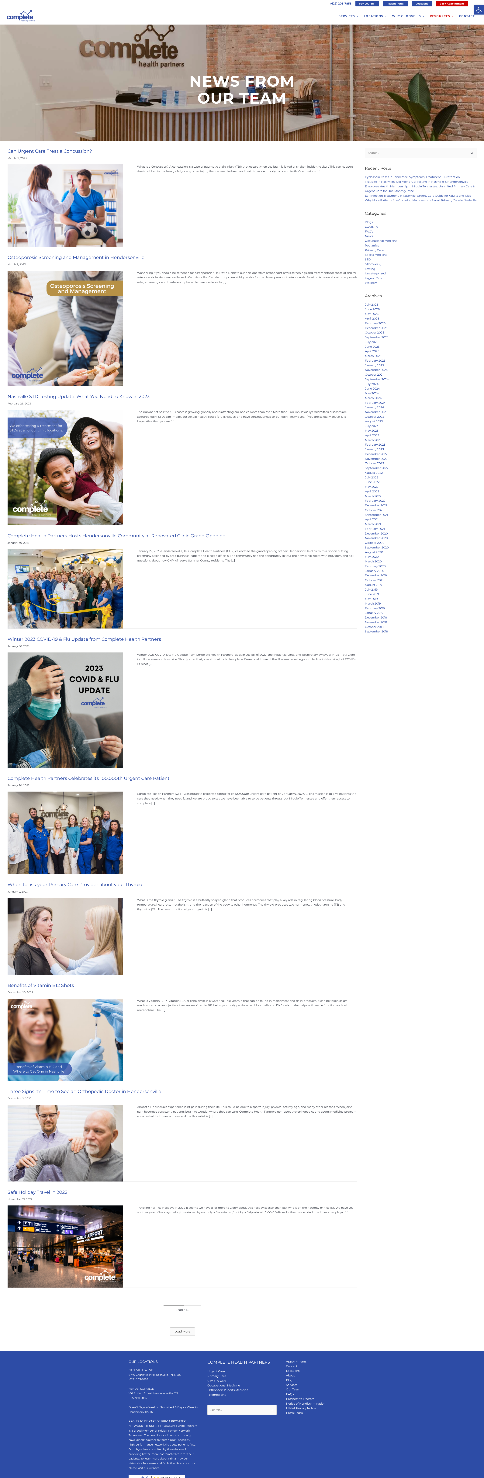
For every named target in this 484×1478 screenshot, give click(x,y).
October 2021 (374, 510)
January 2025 (374, 365)
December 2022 (376, 454)
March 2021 (373, 524)
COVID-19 (371, 227)
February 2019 (375, 608)
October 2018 (374, 627)
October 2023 (374, 416)
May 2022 (372, 486)
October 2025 (374, 332)
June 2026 (372, 309)
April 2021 (372, 519)
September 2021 (376, 515)
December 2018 (376, 617)
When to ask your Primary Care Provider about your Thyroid (75, 884)
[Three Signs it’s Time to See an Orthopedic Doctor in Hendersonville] (65, 1143)
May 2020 (372, 556)
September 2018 (376, 631)
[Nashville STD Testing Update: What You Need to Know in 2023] (65, 467)
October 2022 (374, 463)
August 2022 (374, 472)
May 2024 (372, 393)
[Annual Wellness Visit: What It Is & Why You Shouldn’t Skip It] (65, 1346)
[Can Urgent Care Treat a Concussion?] (65, 205)
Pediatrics (372, 245)
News (369, 236)
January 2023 (374, 449)
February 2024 (375, 402)
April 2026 (372, 318)
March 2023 (373, 440)
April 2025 (372, 351)
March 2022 (373, 496)
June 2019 (372, 594)
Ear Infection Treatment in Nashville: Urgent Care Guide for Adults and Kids (418, 195)
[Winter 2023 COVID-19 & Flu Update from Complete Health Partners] (65, 710)
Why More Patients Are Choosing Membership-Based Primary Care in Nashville (420, 200)
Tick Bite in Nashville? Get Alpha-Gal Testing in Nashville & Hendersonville (416, 181)
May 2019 (371, 599)
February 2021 (375, 529)
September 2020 (377, 547)
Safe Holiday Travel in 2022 (37, 1192)
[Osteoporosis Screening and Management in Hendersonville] (65, 328)
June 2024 (372, 388)
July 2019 (371, 589)
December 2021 (376, 505)
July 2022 (371, 477)
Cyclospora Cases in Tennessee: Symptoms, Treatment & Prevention (412, 177)
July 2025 (371, 342)
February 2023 (375, 444)
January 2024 (374, 407)
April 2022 (372, 491)
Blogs (369, 222)
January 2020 (374, 571)
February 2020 (375, 566)
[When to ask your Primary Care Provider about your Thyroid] (65, 936)
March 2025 (373, 356)
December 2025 (376, 328)
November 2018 (376, 622)
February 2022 (375, 500)
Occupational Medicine (381, 241)
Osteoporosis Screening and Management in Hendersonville (77, 257)
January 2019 (374, 613)
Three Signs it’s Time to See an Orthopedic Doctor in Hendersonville (84, 1091)
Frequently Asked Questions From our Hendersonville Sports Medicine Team (94, 1392)
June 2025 (372, 346)
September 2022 (377, 468)
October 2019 (374, 580)
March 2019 (373, 603)
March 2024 (373, 398)
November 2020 (376, 538)
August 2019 (373, 585)
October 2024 (374, 374)
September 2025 (376, 337)
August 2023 (374, 421)
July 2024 (372, 384)
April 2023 (372, 435)
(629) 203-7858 (341, 3)
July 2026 (371, 304)
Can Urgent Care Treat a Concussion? (50, 151)
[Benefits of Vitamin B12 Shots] (65, 1039)
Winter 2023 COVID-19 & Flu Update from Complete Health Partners (85, 639)
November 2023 (376, 412)
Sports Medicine (376, 254)
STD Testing (373, 264)
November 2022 (376, 459)
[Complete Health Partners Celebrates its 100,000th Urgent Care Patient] (65, 832)
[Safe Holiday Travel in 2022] (65, 1246)
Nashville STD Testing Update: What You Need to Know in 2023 (79, 396)
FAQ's (369, 231)
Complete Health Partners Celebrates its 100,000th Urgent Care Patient (89, 778)
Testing (370, 269)
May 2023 (371, 430)
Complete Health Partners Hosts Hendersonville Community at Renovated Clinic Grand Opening (117, 535)
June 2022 (372, 482)
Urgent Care (373, 278)
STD (368, 259)
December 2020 (376, 533)
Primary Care (374, 250)
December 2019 (376, 575)
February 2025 (375, 360)
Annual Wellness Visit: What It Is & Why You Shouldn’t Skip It (75, 1298)
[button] (479, 10)
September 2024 (377, 379)
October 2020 (374, 543)
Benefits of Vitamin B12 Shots (41, 985)
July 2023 (371, 426)
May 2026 (372, 314)
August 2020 (374, 552)
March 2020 (373, 561)
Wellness (371, 283)
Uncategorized (375, 273)
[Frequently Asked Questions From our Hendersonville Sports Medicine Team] (65, 1440)
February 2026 (375, 323)
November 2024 (376, 370)
